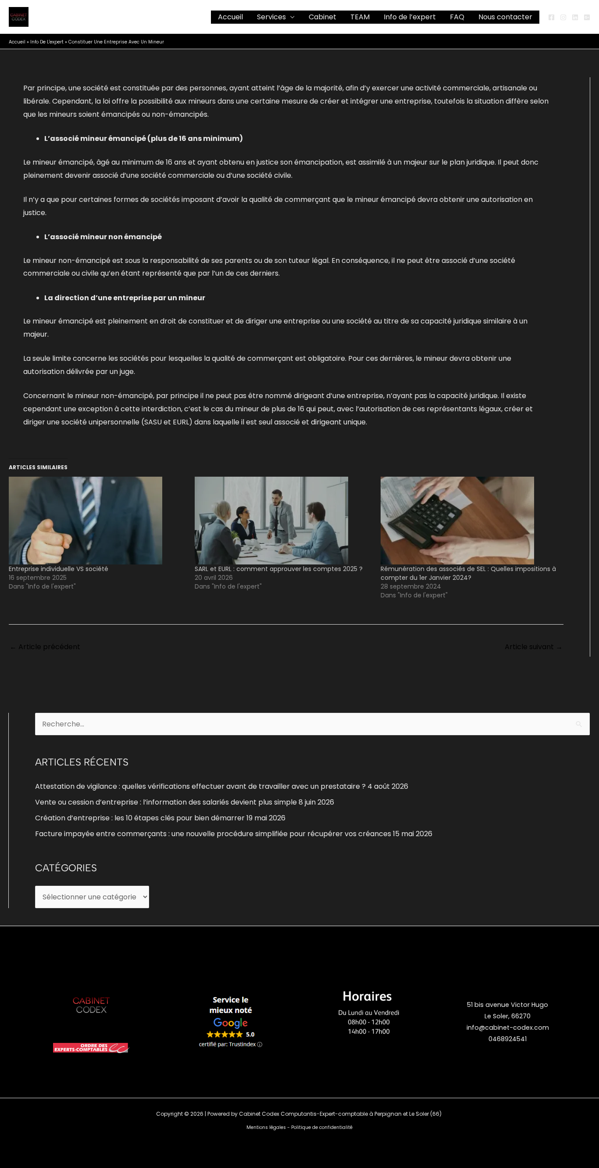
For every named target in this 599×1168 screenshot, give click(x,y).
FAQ (457, 17)
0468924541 (507, 1039)
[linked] (575, 17)
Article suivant (534, 647)
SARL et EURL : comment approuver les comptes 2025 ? (279, 568)
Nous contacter (505, 17)
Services (271, 17)
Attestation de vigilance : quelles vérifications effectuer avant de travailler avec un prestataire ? (200, 786)
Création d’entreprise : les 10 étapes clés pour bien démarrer (140, 818)
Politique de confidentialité (322, 1127)
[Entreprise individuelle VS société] (97, 520)
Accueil (230, 17)
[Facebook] (551, 17)
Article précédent (45, 647)
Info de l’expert (410, 17)
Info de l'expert (47, 42)
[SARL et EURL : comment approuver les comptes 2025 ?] (283, 520)
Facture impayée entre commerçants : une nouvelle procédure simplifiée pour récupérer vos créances (213, 834)
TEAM (360, 17)
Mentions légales (266, 1127)
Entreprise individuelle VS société (58, 568)
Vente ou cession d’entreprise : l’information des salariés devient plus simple (166, 802)
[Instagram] (563, 17)
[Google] (587, 17)
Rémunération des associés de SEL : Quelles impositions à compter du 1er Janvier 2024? (468, 573)
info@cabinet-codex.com (508, 1027)
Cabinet (322, 17)
